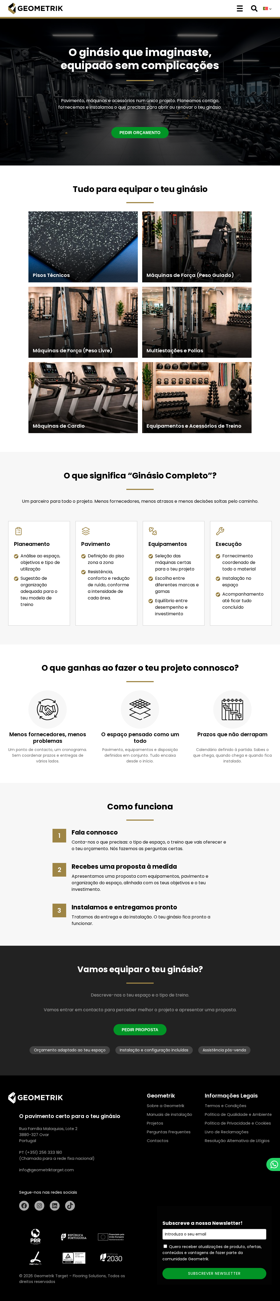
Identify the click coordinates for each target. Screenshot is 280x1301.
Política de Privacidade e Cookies (238, 1123)
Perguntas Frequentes (169, 1132)
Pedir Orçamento (140, 132)
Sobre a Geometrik (165, 1105)
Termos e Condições (225, 1105)
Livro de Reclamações (227, 1132)
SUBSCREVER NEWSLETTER (214, 1273)
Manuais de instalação (169, 1114)
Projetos (155, 1123)
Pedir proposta (140, 1029)
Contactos (157, 1140)
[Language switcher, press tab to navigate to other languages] (267, 8)
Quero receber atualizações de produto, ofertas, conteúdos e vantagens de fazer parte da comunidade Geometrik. (212, 1253)
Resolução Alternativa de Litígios (237, 1140)
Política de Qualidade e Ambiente (238, 1114)
